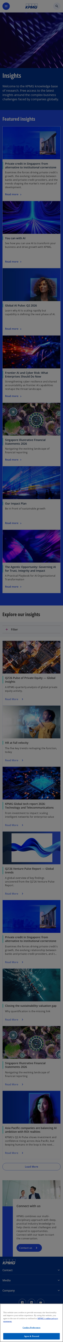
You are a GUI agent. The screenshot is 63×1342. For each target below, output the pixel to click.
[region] (31, 1323)
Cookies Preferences (31, 1327)
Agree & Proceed (31, 1336)
